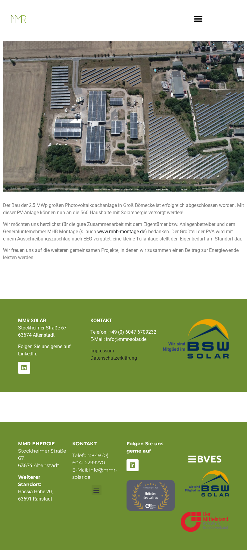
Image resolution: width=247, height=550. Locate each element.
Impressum (102, 351)
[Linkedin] (24, 368)
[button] (198, 19)
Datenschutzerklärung (113, 358)
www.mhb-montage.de (121, 231)
